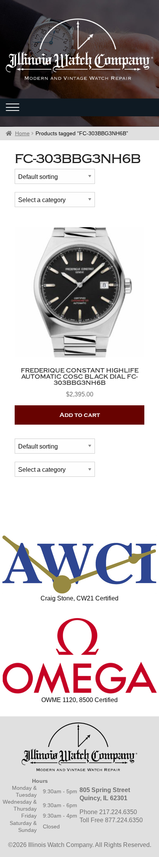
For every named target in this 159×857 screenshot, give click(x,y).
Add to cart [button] (79, 414)
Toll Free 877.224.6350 (111, 820)
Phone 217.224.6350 (108, 812)
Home (22, 133)
